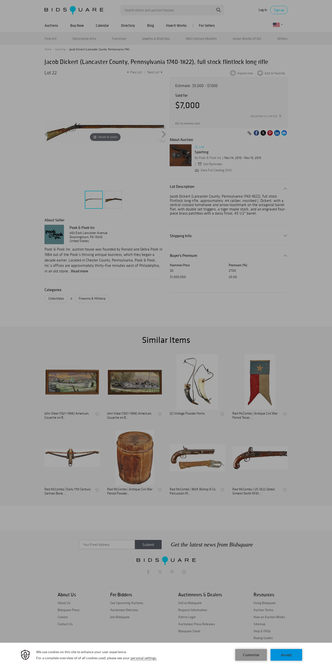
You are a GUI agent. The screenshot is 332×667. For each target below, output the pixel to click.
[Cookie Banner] (166, 655)
